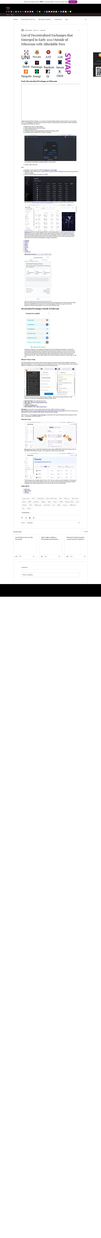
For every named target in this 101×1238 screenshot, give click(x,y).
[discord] (32, 11)
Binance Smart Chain (51, 1148)
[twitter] (9, 11)
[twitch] (49, 11)
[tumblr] (21, 11)
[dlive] (54, 11)
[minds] (70, 11)
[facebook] (11, 11)
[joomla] (63, 11)
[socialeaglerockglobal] (68, 11)
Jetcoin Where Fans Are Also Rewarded (24, 1188)
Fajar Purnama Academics (44, 19)
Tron (54, 1155)
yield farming (40, 1148)
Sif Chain (24, 1155)
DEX (60, 1148)
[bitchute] (51, 11)
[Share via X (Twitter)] (26, 1168)
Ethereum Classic (69, 1152)
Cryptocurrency (58, 19)
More (66, 19)
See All (86, 1181)
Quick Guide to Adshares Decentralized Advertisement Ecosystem (50, 1188)
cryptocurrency (26, 1148)
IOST (30, 1155)
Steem (55, 1152)
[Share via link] (33, 1168)
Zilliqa (58, 1155)
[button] (85, 19)
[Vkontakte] (28, 11)
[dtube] (56, 11)
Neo (77, 1152)
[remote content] (50, 597)
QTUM (61, 1152)
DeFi (33, 1148)
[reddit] (30, 11)
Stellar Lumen (38, 1155)
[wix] (66, 11)
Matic (49, 1152)
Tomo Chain (47, 1155)
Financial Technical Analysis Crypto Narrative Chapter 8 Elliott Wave (75, 1188)
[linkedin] (16, 11)
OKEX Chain (73, 1155)
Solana (24, 1152)
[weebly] (61, 11)
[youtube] (6, 11)
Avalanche (36, 1152)
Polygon (43, 1152)
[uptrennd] (39, 11)
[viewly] (47, 11)
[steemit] (37, 11)
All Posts (15, 19)
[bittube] (44, 11)
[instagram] (13, 11)
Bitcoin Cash (75, 1148)
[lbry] (42, 11)
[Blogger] (25, 11)
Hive (23, 1158)
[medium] (58, 11)
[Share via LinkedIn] (30, 1168)
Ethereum (66, 1148)
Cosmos (65, 1155)
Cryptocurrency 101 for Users (28, 19)
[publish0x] (35, 11)
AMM (29, 1152)
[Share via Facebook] (22, 1168)
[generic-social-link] (23, 11)
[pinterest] (18, 11)
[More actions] (79, 30)
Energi (28, 1158)
